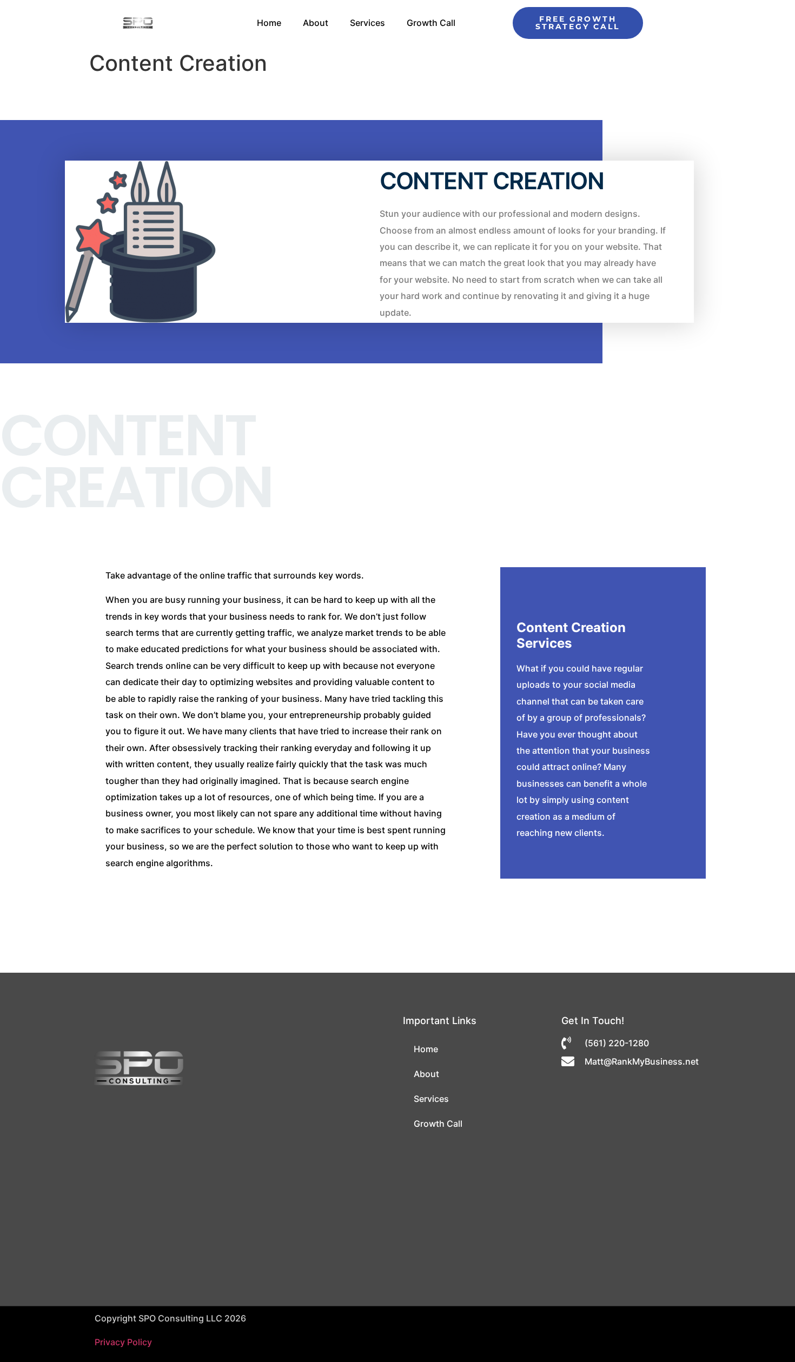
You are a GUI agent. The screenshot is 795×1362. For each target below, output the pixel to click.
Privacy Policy (123, 1342)
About (315, 22)
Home (269, 22)
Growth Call (431, 22)
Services (367, 22)
